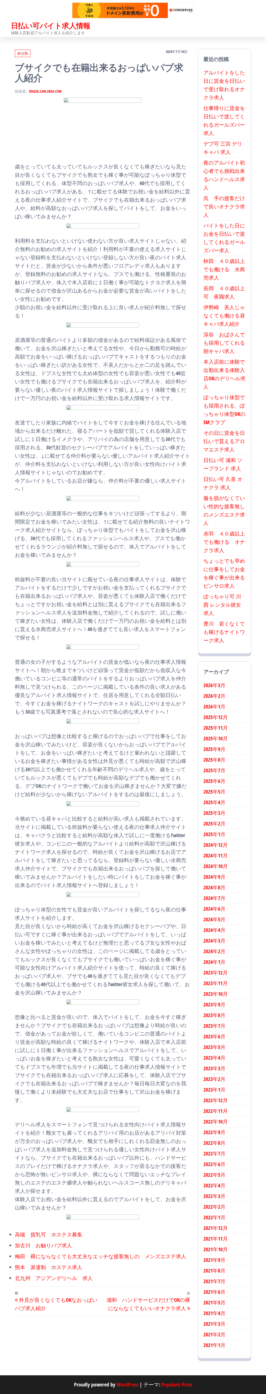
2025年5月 (214, 791)
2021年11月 (215, 1238)
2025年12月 (215, 717)
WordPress (127, 1384)
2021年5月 (214, 1302)
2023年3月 (214, 1068)
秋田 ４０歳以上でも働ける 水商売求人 (224, 269)
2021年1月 (214, 1345)
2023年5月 (214, 1047)
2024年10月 (215, 866)
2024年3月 (214, 940)
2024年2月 (214, 951)
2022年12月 (215, 1100)
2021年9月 (214, 1259)
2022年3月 (214, 1196)
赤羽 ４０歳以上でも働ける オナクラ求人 (224, 542)
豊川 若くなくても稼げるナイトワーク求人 (224, 632)
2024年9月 (214, 876)
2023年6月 (214, 1036)
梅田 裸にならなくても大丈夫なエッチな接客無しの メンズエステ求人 (100, 1256)
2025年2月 (214, 823)
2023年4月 (214, 1057)
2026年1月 (214, 706)
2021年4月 (214, 1313)
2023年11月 (215, 983)
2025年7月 (214, 770)
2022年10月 (215, 1121)
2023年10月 (215, 993)
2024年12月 (215, 844)
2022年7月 (214, 1153)
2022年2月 (214, 1206)
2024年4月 (214, 929)
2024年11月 (215, 855)
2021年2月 (214, 1334)
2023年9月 (214, 1004)
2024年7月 (214, 898)
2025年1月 (214, 834)
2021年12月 (215, 1227)
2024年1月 (214, 961)
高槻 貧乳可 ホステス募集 (48, 1234)
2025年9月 (214, 749)
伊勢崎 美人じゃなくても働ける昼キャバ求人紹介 (224, 315)
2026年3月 (214, 685)
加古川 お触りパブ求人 (43, 1245)
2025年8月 (214, 759)
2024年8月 (214, 887)
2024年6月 (214, 908)
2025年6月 (214, 780)
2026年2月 (214, 695)
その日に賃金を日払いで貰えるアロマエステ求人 (224, 441)
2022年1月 (214, 1217)
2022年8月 (214, 1142)
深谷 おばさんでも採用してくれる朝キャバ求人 (224, 343)
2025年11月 (215, 727)
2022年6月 (214, 1164)
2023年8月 (214, 1015)
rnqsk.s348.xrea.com (45, 91)
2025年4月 (214, 802)
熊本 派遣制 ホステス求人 (48, 1267)
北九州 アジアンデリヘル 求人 (54, 1278)
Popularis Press (177, 1384)
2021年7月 (214, 1281)
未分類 (22, 53)
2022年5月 (214, 1174)
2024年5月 (214, 919)
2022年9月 (214, 1132)
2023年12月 (215, 972)
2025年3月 (214, 812)
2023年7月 (214, 1025)
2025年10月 (215, 738)
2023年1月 (214, 1089)
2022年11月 (215, 1110)
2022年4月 (214, 1185)
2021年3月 (214, 1323)
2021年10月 (215, 1249)
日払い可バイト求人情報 (50, 25)
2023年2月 (214, 1078)
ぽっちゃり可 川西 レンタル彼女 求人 (222, 605)
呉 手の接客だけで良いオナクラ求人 (224, 206)
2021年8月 (214, 1270)
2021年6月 (214, 1291)
